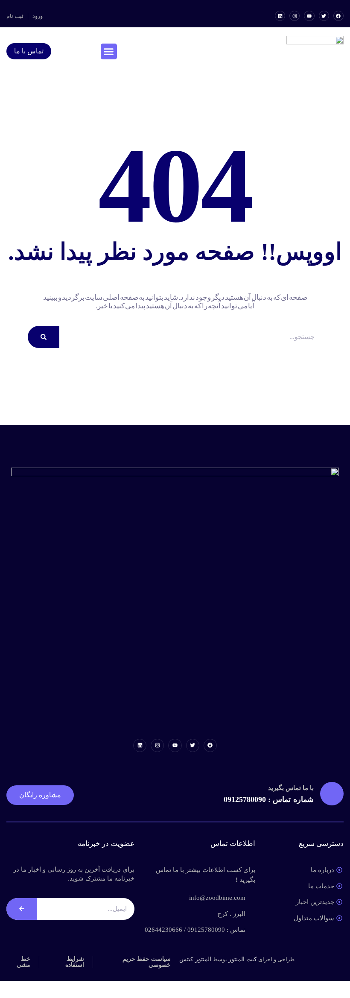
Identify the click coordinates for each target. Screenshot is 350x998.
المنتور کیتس (195, 959)
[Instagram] (294, 16)
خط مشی (23, 962)
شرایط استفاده (74, 962)
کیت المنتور (242, 959)
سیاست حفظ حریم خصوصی (146, 962)
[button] (109, 52)
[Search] (43, 337)
